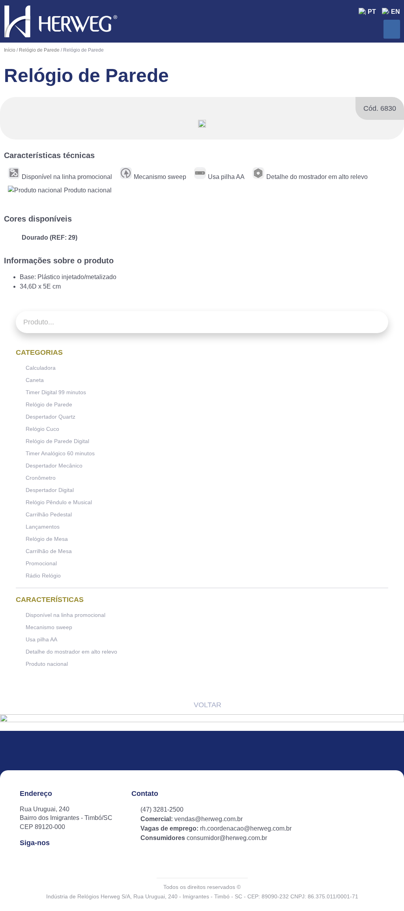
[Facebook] (25, 859)
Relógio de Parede (39, 50)
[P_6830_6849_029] (202, 124)
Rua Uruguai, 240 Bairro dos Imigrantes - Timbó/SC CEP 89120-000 (66, 818)
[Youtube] (78, 859)
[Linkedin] (51, 859)
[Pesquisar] (377, 322)
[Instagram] (38, 859)
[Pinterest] (65, 859)
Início (9, 50)
